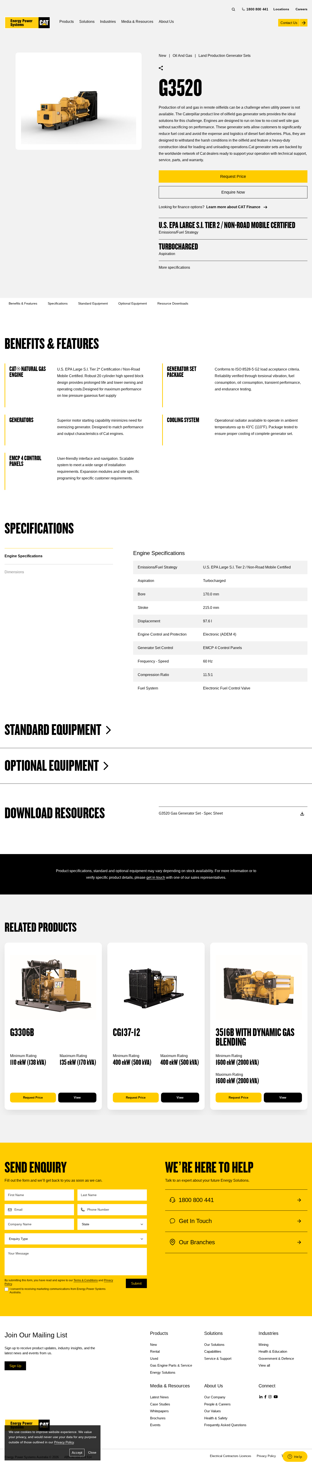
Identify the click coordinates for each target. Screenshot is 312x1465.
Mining (263, 1345)
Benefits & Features (23, 303)
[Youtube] (275, 1397)
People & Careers (217, 1404)
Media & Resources (137, 22)
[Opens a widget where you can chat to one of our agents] (294, 1457)
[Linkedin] (261, 1397)
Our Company (214, 1397)
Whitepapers (159, 1411)
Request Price (33, 1097)
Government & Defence (276, 1358)
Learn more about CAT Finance (233, 207)
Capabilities (212, 1351)
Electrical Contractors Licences (230, 1456)
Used (154, 1358)
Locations (281, 9)
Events (155, 1425)
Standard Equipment (93, 303)
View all (264, 1365)
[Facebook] (265, 1397)
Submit (136, 1283)
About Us (166, 22)
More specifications (174, 267)
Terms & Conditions (86, 1280)
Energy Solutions (162, 1372)
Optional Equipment (132, 303)
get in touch (155, 877)
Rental (155, 1351)
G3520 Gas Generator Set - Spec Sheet (191, 813)
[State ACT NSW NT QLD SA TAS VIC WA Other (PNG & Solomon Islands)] (112, 1224)
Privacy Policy (64, 1442)
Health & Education (273, 1351)
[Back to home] (27, 23)
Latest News (159, 1397)
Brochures (158, 1418)
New (162, 56)
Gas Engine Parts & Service (171, 1365)
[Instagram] (270, 1397)
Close (92, 1452)
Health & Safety (215, 1418)
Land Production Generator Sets (224, 56)
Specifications (58, 303)
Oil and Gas (182, 56)
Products (66, 22)
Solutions (87, 22)
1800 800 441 (257, 9)
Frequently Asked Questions (225, 1425)
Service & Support (217, 1358)
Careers (301, 9)
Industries (108, 22)
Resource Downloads (172, 303)
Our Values (212, 1411)
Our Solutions (214, 1345)
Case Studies (160, 1404)
